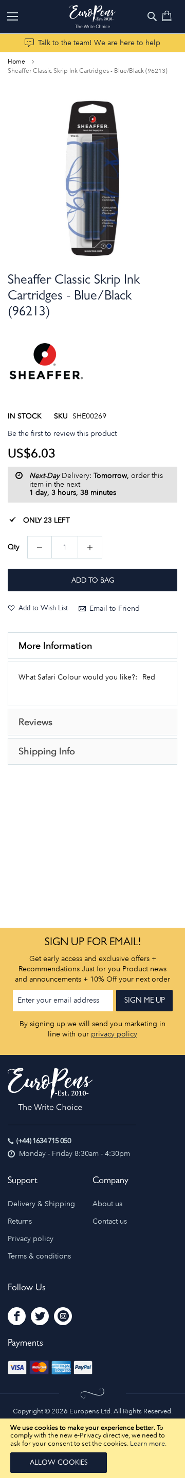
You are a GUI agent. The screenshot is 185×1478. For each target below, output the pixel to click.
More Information (55, 645)
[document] (92, 1448)
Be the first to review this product (62, 433)
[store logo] (92, 16)
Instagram (63, 1316)
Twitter (40, 1316)
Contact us (109, 1221)
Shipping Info (46, 751)
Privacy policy (30, 1238)
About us (107, 1204)
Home (16, 61)
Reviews (35, 722)
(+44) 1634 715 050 (43, 1140)
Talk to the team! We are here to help (99, 42)
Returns (20, 1221)
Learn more (147, 1443)
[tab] (92, 645)
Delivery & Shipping (41, 1204)
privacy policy (114, 1034)
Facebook (17, 1316)
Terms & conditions (39, 1256)
